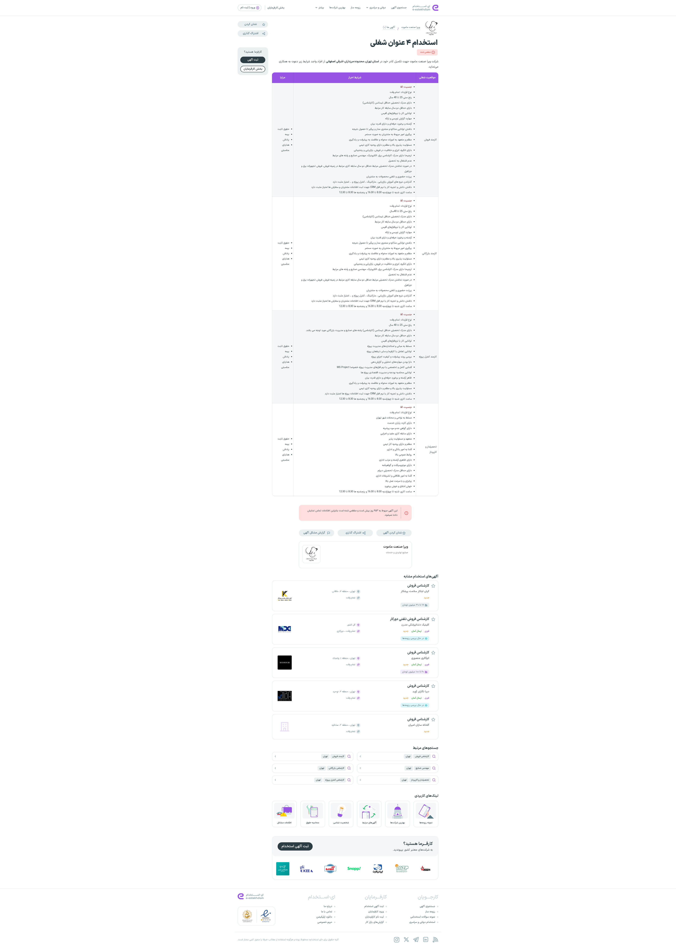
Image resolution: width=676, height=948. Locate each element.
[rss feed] (435, 940)
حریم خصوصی (324, 922)
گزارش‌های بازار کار (374, 922)
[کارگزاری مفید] (329, 868)
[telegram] (416, 940)
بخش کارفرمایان (275, 8)
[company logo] (311, 554)
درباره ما (328, 906)
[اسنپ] (401, 868)
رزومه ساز (356, 7)
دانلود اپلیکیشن (324, 917)
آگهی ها (389, 27)
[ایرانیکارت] (425, 868)
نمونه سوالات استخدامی (422, 917)
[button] (394, 533)
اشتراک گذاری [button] (354, 533)
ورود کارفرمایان (376, 912)
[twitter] (406, 940)
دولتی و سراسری (378, 7)
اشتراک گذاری (250, 33)
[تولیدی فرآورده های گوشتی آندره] (377, 868)
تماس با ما (326, 912)
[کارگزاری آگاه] (282, 868)
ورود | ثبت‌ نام (248, 7)
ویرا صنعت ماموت (410, 27)
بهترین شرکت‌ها (337, 7)
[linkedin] (426, 940)
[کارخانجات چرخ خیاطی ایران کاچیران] (306, 868)
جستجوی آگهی (399, 7)
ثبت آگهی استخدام (295, 846)
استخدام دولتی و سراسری (422, 922)
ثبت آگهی (252, 60)
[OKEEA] (353, 868)
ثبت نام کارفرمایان (374, 917)
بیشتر (321, 7)
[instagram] (396, 940)
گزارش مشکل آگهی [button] (314, 533)
